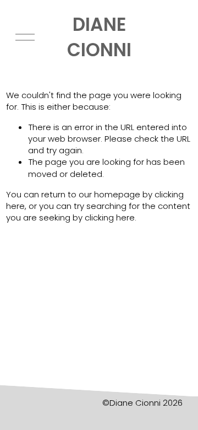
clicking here (110, 217)
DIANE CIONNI (99, 37)
